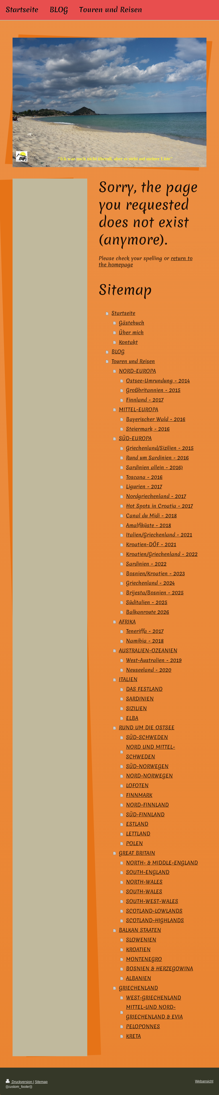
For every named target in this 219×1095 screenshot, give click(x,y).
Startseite (123, 313)
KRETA (133, 1036)
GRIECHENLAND (138, 987)
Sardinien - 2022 (146, 563)
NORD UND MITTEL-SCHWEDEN (150, 751)
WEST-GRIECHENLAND (153, 997)
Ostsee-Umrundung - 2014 (158, 380)
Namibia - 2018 (145, 640)
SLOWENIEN (141, 939)
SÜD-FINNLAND (145, 814)
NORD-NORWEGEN (149, 775)
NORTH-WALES (144, 881)
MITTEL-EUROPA (138, 409)
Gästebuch (131, 322)
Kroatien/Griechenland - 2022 (162, 554)
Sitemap (41, 1082)
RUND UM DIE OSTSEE (147, 727)
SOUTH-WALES (144, 891)
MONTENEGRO (144, 959)
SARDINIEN (140, 698)
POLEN (134, 843)
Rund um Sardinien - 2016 (157, 457)
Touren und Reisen (133, 361)
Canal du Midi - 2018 (151, 515)
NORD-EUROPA (137, 371)
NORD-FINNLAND (147, 804)
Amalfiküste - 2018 (148, 525)
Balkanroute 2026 (147, 612)
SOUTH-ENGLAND (147, 872)
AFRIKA (127, 621)
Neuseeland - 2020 (148, 669)
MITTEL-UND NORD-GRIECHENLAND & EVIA (154, 1011)
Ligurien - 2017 (144, 486)
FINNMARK (139, 795)
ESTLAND (137, 823)
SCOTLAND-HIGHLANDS (155, 920)
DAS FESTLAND (144, 689)
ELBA (132, 718)
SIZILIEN (136, 708)
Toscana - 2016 (144, 477)
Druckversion (22, 1082)
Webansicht (204, 1081)
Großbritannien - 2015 (153, 390)
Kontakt (128, 342)
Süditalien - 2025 (146, 602)
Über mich (131, 332)
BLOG (118, 351)
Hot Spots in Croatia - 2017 (159, 505)
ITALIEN (128, 679)
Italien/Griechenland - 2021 (159, 534)
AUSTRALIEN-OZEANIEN (148, 650)
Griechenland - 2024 (150, 582)
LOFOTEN (137, 785)
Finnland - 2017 (144, 399)
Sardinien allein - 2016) (154, 467)
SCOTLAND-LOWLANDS (154, 910)
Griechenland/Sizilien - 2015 (160, 448)
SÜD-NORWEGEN (147, 766)
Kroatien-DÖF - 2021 (151, 544)
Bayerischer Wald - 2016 (155, 419)
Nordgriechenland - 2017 (156, 496)
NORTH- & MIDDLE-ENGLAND (162, 862)
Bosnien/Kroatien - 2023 (155, 573)
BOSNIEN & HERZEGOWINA (159, 968)
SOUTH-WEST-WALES (152, 901)
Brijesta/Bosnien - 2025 (155, 592)
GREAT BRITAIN (137, 853)
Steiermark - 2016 (148, 428)
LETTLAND (138, 833)
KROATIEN (138, 949)
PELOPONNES (143, 1026)
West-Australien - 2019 (154, 660)
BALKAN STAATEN (140, 930)
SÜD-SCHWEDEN (147, 737)
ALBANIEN (138, 978)
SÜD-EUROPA (135, 438)
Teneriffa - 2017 (144, 631)
